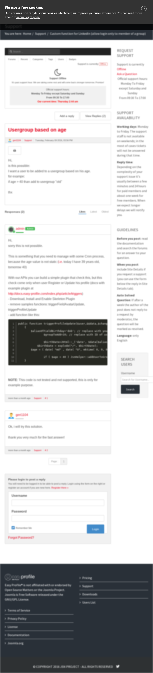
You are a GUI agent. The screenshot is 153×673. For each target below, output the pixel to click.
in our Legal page (28, 17)
